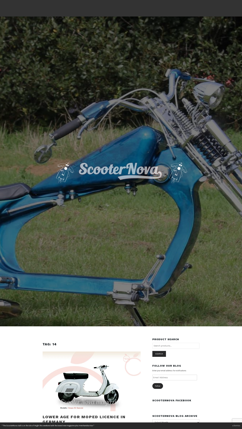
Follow (157, 386)
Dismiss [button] (237, 426)
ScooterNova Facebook (171, 400)
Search (159, 354)
